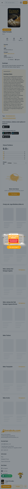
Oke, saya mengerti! (14, 247)
